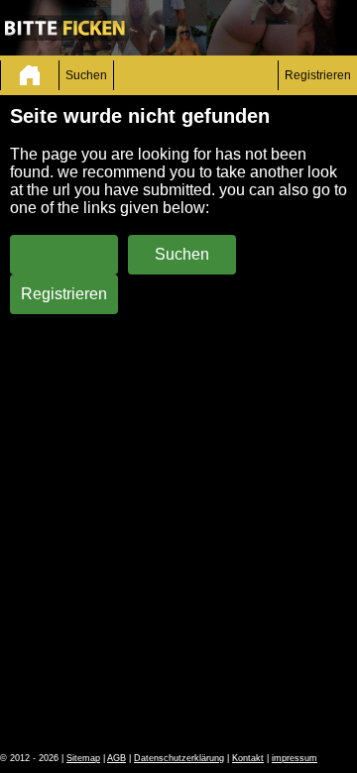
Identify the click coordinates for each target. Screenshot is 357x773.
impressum (294, 758)
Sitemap (83, 758)
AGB (116, 758)
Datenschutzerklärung (179, 758)
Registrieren (318, 75)
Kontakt (248, 758)
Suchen (86, 75)
